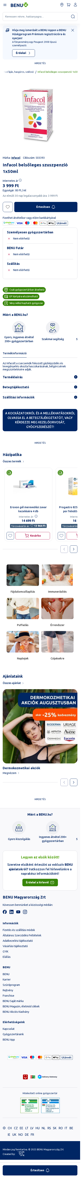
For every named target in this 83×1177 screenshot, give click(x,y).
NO (20, 1134)
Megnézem (9, 773)
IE (9, 1134)
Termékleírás (13, 377)
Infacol (15, 157)
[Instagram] (25, 912)
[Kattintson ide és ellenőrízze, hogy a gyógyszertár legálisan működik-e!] (29, 1106)
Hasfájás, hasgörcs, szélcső (19, 72)
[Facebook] (5, 912)
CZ (16, 1128)
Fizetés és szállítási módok (19, 930)
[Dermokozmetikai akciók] (40, 726)
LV (31, 1128)
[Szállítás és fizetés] (14, 1057)
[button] (10, 535)
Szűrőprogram (11, 984)
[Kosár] (69, 5)
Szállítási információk (19, 397)
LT (26, 1128)
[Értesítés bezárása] (73, 30)
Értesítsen (43, 206)
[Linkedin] (11, 912)
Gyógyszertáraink (13, 1034)
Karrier (7, 979)
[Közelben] (62, 5)
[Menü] (5, 5)
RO (61, 1128)
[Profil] (75, 5)
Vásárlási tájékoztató (15, 946)
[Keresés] (73, 16)
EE (21, 1128)
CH (10, 1128)
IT (66, 1128)
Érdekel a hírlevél (37, 882)
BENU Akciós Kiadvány (16, 1011)
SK (55, 1128)
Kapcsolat (8, 1028)
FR (32, 1134)
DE (27, 1134)
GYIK (5, 951)
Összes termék (12, 461)
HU (38, 1128)
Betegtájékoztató (16, 387)
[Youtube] (18, 912)
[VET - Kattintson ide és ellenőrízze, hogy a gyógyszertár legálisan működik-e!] (50, 1106)
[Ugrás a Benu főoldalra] (19, 4)
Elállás (7, 956)
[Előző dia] (64, 782)
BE (71, 1128)
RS (49, 1128)
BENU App (9, 1039)
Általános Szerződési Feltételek (22, 935)
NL (43, 1128)
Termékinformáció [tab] (15, 353)
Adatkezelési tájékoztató (18, 940)
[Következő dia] (73, 782)
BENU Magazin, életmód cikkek (21, 1006)
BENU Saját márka (13, 1001)
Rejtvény (8, 990)
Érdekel (21, 53)
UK (14, 1134)
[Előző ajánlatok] (64, 549)
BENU (6, 974)
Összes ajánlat (12, 683)
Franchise (8, 995)
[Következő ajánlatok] (73, 549)
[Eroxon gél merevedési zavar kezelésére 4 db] (28, 485)
